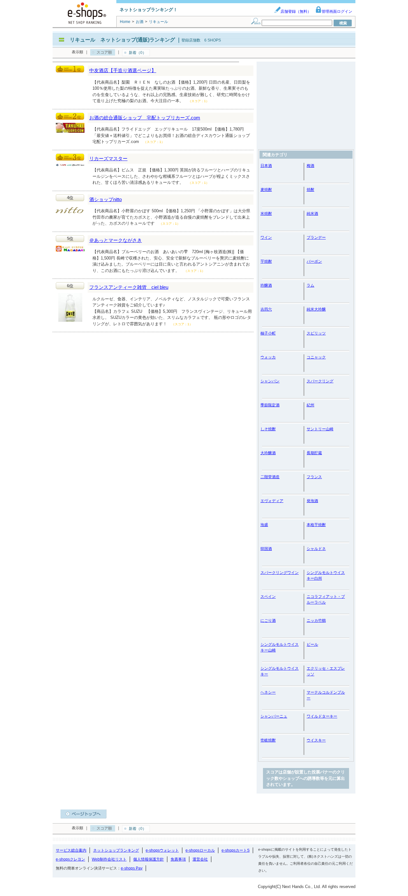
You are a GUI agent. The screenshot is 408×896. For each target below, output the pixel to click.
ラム (310, 285)
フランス (314, 477)
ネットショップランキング (116, 850)
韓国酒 (266, 548)
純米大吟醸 (316, 309)
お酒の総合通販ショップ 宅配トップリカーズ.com (144, 117)
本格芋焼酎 (316, 525)
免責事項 (178, 859)
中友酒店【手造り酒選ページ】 (122, 70)
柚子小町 (268, 333)
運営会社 (200, 859)
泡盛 (264, 525)
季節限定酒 (270, 405)
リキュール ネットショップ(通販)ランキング (122, 39)
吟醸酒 (266, 285)
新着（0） (137, 52)
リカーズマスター (108, 158)
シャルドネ (316, 548)
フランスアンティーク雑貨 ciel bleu (128, 287)
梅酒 (310, 165)
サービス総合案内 (71, 850)
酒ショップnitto (105, 199)
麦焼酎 (266, 189)
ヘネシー (268, 692)
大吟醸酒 (268, 453)
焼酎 (310, 189)
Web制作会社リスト (109, 859)
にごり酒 (268, 620)
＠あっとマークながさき (115, 240)
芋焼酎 (266, 261)
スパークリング (320, 381)
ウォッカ (268, 357)
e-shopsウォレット (162, 850)
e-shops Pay (131, 868)
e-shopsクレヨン (70, 859)
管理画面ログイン (337, 11)
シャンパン (270, 381)
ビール (312, 644)
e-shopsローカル (200, 850)
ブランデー (316, 237)
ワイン (266, 237)
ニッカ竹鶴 (316, 620)
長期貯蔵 (314, 453)
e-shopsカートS (236, 850)
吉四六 (266, 309)
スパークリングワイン (279, 572)
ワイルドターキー (322, 716)
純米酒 (312, 213)
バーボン (314, 261)
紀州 (310, 405)
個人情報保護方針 (148, 859)
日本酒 (266, 165)
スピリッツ (316, 333)
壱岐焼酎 (268, 740)
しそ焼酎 (268, 429)
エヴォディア (271, 501)
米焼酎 (266, 213)
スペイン (268, 596)
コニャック (316, 357)
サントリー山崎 (320, 429)
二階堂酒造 (270, 477)
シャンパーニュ (273, 716)
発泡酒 (312, 501)
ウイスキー (316, 740)
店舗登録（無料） (295, 11)
